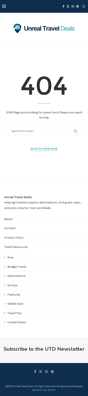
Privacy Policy (13, 237)
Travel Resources (16, 247)
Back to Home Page (44, 148)
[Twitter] (67, 6)
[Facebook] (63, 6)
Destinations (16, 276)
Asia (10, 257)
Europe (12, 285)
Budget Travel (16, 267)
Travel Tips (14, 313)
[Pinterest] (77, 6)
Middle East (15, 304)
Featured (13, 294)
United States (16, 322)
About (8, 219)
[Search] (84, 6)
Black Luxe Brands (45, 389)
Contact (10, 228)
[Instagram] (73, 6)
